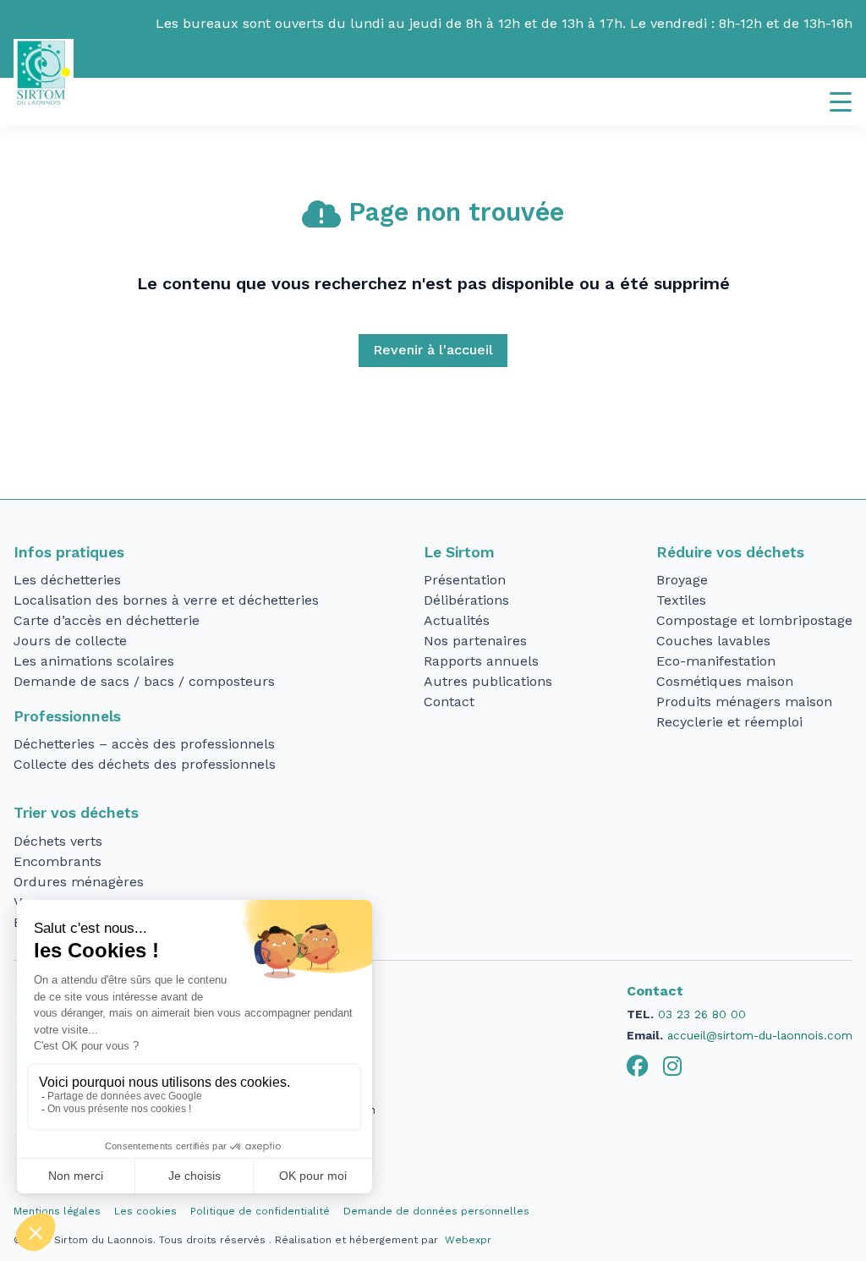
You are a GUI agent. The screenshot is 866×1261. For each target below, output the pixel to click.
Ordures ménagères (79, 882)
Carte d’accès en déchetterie (107, 620)
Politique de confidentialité (260, 1211)
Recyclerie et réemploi (729, 722)
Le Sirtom (459, 552)
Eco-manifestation (716, 661)
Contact (449, 702)
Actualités (457, 620)
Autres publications (488, 681)
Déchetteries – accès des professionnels (144, 744)
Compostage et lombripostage (754, 620)
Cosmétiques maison (724, 681)
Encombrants (57, 861)
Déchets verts (58, 841)
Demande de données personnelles (436, 1211)
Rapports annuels (481, 661)
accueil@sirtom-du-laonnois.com (759, 1035)
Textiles (681, 600)
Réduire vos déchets (730, 552)
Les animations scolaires (94, 661)
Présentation (465, 580)
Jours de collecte (70, 641)
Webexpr (468, 1240)
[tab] (638, 1066)
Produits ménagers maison (744, 702)
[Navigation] (841, 101)
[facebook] (638, 1066)
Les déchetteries (67, 580)
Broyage (682, 580)
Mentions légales (57, 1211)
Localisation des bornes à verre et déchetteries (166, 600)
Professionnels (67, 716)
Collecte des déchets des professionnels (145, 764)
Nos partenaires (475, 641)
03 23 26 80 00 (702, 1014)
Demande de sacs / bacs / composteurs (144, 681)
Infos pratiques (69, 552)
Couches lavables (713, 641)
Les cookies (145, 1211)
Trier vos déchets (76, 812)
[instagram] (672, 1066)
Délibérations (466, 600)
